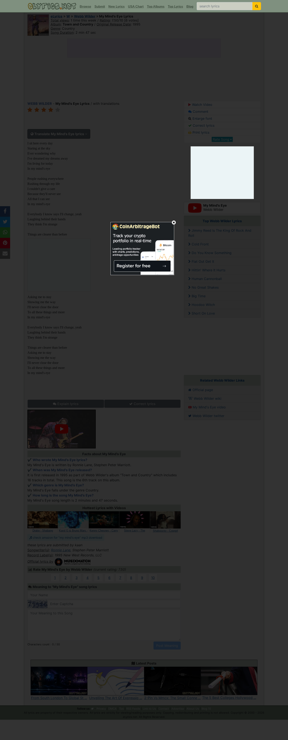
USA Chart (136, 6)
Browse (85, 6)
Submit (99, 6)
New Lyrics (116, 6)
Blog (189, 6)
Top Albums (155, 6)
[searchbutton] (256, 6)
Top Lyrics (175, 6)
